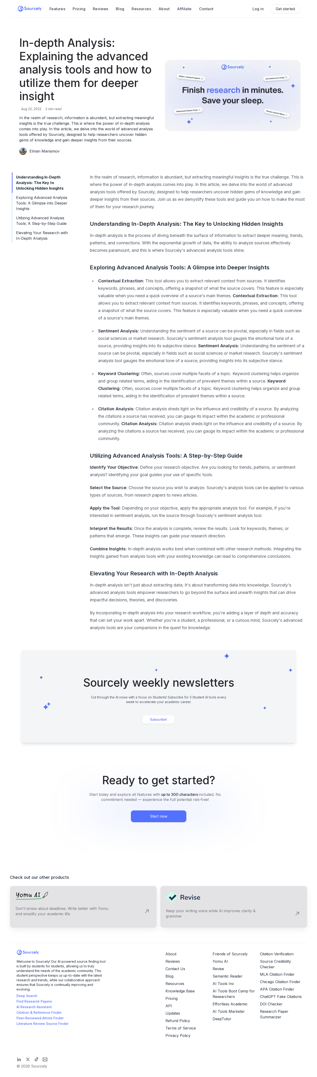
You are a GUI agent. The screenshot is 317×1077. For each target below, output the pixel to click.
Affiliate (184, 8)
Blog (120, 8)
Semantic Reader (228, 976)
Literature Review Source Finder (42, 1024)
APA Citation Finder (277, 989)
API (168, 1006)
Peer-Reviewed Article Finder (40, 1018)
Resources (141, 8)
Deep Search (26, 996)
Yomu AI (220, 961)
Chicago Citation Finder (280, 981)
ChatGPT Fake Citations (281, 996)
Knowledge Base (180, 991)
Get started (285, 8)
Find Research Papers (34, 1001)
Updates (172, 1013)
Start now (158, 816)
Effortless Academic (230, 1004)
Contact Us (175, 968)
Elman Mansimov (44, 151)
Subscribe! (158, 719)
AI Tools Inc (223, 983)
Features (57, 8)
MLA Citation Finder (277, 974)
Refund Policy (177, 1020)
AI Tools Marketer (229, 1011)
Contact (206, 8)
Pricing (79, 8)
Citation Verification (277, 954)
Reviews (100, 8)
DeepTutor (222, 1018)
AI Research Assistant (34, 1007)
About (164, 8)
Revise (218, 968)
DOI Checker (271, 1004)
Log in (258, 8)
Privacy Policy (178, 1035)
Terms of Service (180, 1028)
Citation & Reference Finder (38, 1012)
